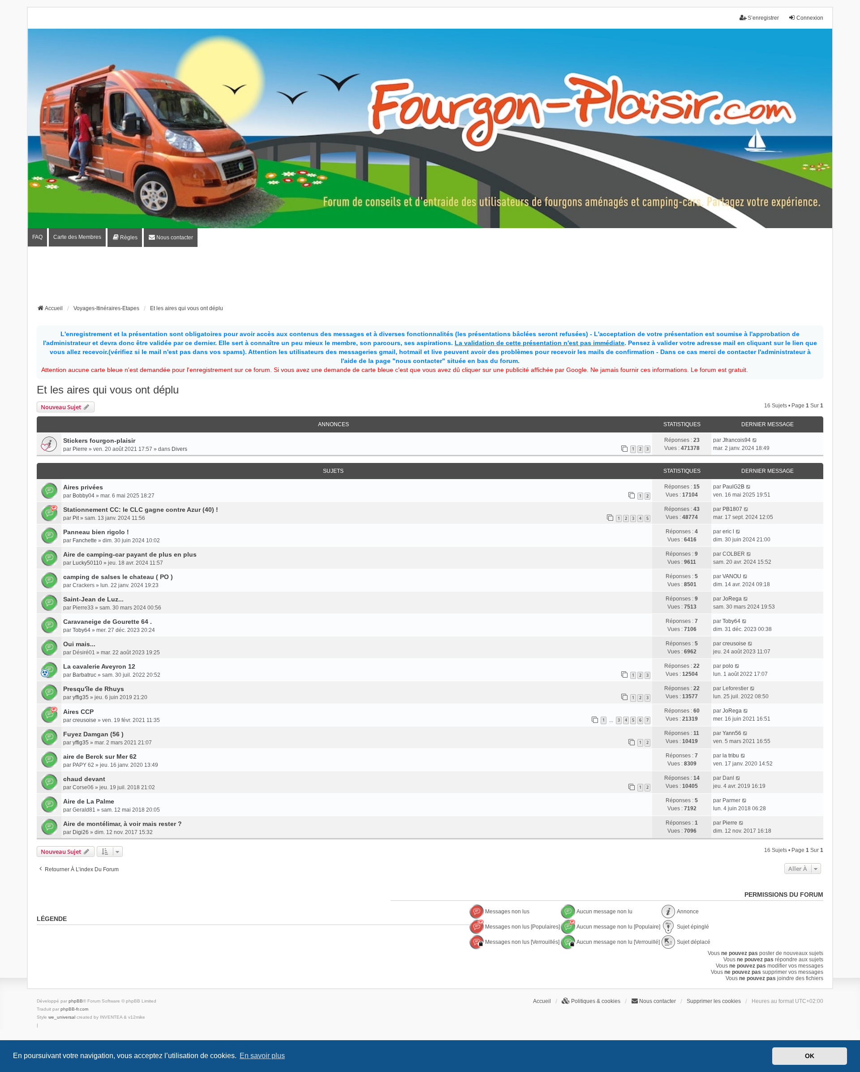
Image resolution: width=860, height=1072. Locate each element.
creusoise (734, 643)
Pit (76, 518)
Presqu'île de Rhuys (93, 688)
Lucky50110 (87, 563)
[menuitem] (125, 237)
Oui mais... (79, 644)
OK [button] (809, 1055)
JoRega (732, 599)
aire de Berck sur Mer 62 (100, 756)
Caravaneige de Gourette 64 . (107, 621)
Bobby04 (84, 496)
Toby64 (81, 630)
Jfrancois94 (736, 440)
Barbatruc (84, 675)
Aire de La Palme (88, 801)
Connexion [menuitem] (809, 18)
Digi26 (81, 832)
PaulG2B (733, 487)
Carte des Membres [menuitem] (77, 237)
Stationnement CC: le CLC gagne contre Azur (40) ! (140, 509)
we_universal (61, 1017)
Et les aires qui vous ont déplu (108, 390)
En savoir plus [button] (262, 1055)
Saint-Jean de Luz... (93, 599)
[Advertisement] (430, 278)
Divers (179, 449)
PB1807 (732, 509)
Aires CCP (78, 711)
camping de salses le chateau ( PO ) (118, 576)
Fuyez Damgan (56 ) (93, 734)
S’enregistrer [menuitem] (763, 18)
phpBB (76, 1001)
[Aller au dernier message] (755, 440)
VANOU (731, 576)
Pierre (80, 449)
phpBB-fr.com (74, 1009)
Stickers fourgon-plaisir (99, 440)
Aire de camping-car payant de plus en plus (130, 554)
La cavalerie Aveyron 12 (99, 666)
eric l (728, 531)
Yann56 (731, 733)
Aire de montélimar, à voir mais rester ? (122, 823)
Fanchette (85, 540)
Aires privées (83, 487)
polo (727, 666)
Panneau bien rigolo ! (96, 532)
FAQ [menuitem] (37, 237)
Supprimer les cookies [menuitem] (714, 1001)
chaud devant (84, 778)
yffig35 (81, 697)
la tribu (730, 755)
